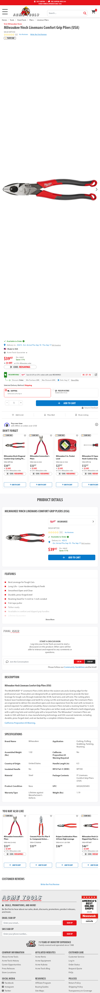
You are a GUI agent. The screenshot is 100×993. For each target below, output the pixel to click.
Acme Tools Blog (42, 968)
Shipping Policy (76, 987)
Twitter (7, 990)
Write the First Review (38, 34)
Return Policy (75, 983)
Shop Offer (75, 380)
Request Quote (75, 968)
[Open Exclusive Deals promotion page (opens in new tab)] (96, 375)
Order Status (74, 964)
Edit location (56, 345)
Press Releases (8, 968)
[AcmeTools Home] (26, 11)
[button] (3, 189)
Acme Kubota (41, 964)
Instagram (9, 987)
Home (4, 20)
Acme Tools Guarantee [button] (16, 352)
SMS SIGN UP (8, 929)
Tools (12, 20)
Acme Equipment (43, 960)
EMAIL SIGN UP (8, 918)
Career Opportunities (11, 964)
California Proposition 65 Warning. (20, 723)
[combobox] (67, 13)
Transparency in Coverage (80, 990)
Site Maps (39, 990)
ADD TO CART (70, 403)
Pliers (31, 20)
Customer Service (76, 957)
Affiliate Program (43, 983)
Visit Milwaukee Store (13, 24)
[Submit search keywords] (84, 13)
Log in (79, 662)
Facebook (9, 983)
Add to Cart (16, 485)
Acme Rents (40, 957)
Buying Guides (41, 987)
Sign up (90, 662)
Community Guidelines (74, 667)
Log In (71, 960)
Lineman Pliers (43, 20)
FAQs (71, 972)
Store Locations (9, 972)
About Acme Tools (10, 957)
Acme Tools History (10, 960)
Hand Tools (21, 20)
